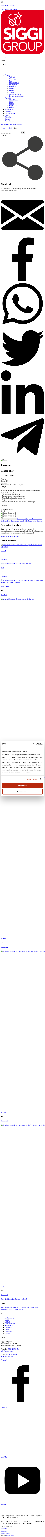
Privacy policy (4, 1528)
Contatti (7, 119)
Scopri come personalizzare (10, 536)
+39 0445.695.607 (12, 1354)
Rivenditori (8, 117)
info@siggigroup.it (7, 1351)
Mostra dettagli (32, 779)
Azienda (8, 98)
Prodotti (7, 75)
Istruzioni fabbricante (27, 521)
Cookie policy (4, 1530)
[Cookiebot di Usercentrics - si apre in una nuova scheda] (33, 743)
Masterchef (22, 1307)
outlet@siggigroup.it (7, 1356)
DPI (10, 81)
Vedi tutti (12, 77)
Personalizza (21, 792)
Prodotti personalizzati (16, 96)
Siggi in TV (13, 106)
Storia (11, 102)
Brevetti (11, 107)
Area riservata (9, 121)
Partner (11, 104)
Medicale (12, 88)
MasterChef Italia (15, 94)
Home (3, 128)
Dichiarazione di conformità (10, 521)
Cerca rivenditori (22, 519)
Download (8, 111)
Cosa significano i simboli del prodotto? (14, 1299)
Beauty (11, 90)
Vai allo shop (38, 521)
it (5, 57)
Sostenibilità (9, 109)
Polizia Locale (14, 83)
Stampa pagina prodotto (9, 519)
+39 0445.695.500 (13, 1349)
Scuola (11, 92)
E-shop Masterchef (16, 124)
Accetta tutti (22, 785)
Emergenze (13, 85)
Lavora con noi (10, 113)
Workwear (12, 79)
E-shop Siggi (5, 124)
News (7, 115)
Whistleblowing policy (5, 1533)
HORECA (12, 86)
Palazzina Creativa (10, 1535)
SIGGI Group (13, 100)
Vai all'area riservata (35, 519)
